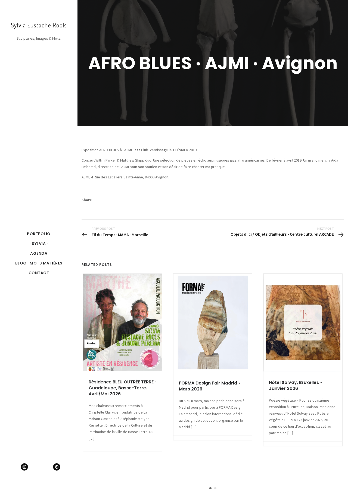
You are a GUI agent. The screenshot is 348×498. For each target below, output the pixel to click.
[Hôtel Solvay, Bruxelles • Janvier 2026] (302, 322)
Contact (39, 273)
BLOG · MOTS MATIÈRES (39, 263)
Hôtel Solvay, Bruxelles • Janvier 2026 (295, 385)
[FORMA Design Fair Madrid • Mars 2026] (212, 323)
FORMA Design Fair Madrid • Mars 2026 (209, 386)
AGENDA (38, 253)
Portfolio (39, 234)
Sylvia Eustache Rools (39, 25)
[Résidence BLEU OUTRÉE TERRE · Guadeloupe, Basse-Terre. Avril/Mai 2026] (122, 322)
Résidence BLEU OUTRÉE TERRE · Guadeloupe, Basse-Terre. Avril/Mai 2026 (122, 388)
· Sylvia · (39, 243)
